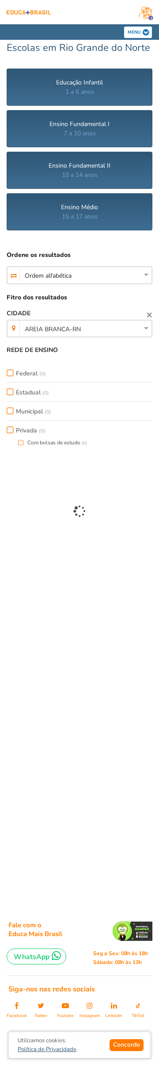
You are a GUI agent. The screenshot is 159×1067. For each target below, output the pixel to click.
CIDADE (44, 321)
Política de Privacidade (47, 1049)
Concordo (126, 1044)
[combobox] (79, 276)
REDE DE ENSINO (32, 350)
